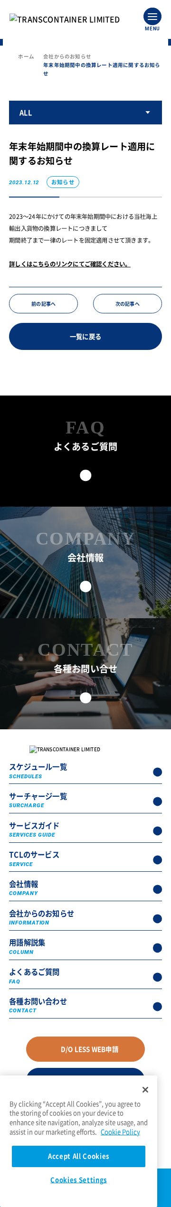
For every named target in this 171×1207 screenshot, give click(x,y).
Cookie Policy (120, 1131)
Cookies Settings (78, 1179)
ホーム (26, 56)
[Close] (145, 1089)
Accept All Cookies (78, 1155)
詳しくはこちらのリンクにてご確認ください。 (70, 264)
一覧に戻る (85, 336)
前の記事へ (43, 303)
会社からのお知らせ (67, 56)
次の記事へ (127, 303)
